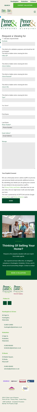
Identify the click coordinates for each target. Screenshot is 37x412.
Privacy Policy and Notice (12, 187)
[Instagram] (9, 303)
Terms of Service (19, 197)
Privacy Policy (6, 197)
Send (11, 200)
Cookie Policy (22, 399)
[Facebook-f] (5, 303)
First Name (5, 114)
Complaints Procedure (18, 401)
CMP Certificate (7, 401)
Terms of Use (6, 399)
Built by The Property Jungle (10, 403)
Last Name (5, 122)
